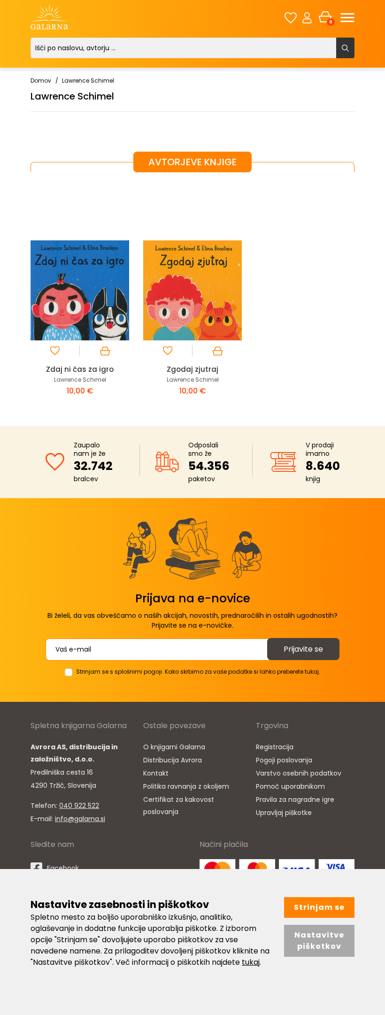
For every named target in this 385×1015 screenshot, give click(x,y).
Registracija (274, 747)
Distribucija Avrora (172, 760)
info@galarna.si (80, 818)
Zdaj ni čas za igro (80, 369)
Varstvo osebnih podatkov (298, 773)
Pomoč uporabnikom (290, 786)
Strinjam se (319, 907)
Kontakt (156, 773)
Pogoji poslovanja (284, 760)
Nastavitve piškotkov (319, 941)
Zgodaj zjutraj (192, 369)
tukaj (251, 962)
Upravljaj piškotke (284, 812)
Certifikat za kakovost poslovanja (178, 805)
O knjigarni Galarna (174, 747)
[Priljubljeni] (291, 17)
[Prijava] (307, 17)
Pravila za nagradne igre (295, 799)
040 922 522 (79, 805)
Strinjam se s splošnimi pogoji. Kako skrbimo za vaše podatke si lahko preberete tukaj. (198, 672)
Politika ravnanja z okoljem (186, 786)
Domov (41, 81)
